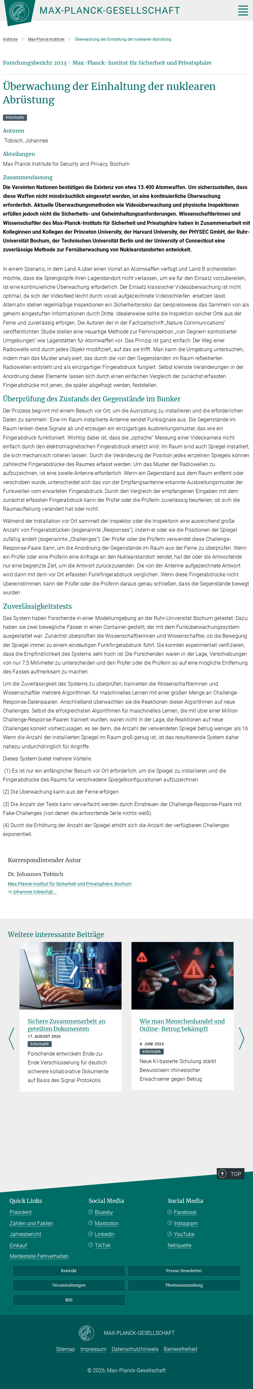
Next (242, 1039)
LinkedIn (104, 1234)
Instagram (186, 1223)
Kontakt (69, 1270)
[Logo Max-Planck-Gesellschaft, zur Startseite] (111, 13)
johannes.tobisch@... (35, 891)
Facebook (185, 1212)
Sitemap (65, 1349)
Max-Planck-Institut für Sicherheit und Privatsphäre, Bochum (69, 884)
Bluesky (104, 1212)
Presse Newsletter (184, 1270)
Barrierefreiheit (180, 1349)
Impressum (93, 1349)
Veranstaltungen (69, 1285)
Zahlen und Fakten (31, 1223)
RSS (68, 1299)
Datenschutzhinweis (135, 1349)
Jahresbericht (25, 1234)
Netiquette (179, 1245)
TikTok (103, 1245)
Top (236, 1174)
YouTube (184, 1234)
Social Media (106, 1201)
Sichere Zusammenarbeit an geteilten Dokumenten (66, 1025)
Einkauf (18, 1245)
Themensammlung (184, 1285)
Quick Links (26, 1201)
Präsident (21, 1212)
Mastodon (107, 1223)
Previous (11, 1039)
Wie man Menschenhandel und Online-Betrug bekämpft (182, 1025)
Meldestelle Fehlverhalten (39, 1256)
